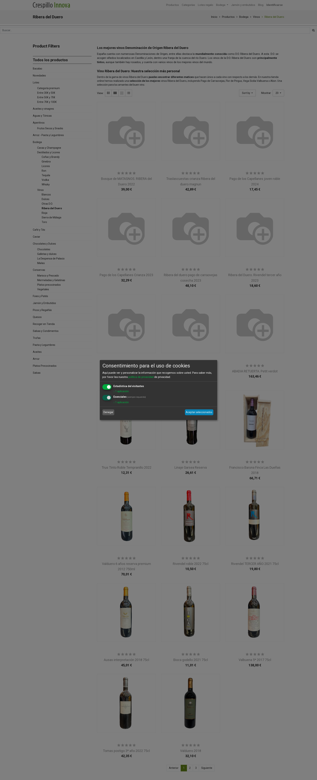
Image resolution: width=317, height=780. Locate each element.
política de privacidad (141, 376)
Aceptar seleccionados (199, 412)
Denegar (108, 412)
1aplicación (121, 391)
